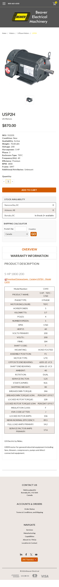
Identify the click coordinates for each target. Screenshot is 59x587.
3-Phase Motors (23, 33)
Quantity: (6, 176)
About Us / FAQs (29, 540)
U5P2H (34, 33)
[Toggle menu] (4, 5)
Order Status (29, 509)
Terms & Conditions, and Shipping (29, 512)
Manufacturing (29, 533)
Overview (29, 249)
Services (29, 530)
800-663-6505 (13, 3)
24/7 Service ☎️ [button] (29, 559)
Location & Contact (29, 543)
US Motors (7, 119)
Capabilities (29, 536)
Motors (12, 33)
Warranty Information (29, 255)
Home (4, 33)
